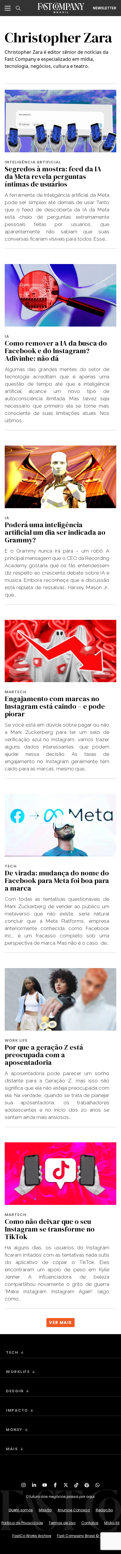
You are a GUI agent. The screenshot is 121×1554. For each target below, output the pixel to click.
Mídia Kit (112, 1522)
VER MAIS (60, 1322)
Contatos (89, 1522)
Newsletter (104, 8)
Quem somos (21, 1510)
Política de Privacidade (22, 1522)
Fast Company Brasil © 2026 (83, 1535)
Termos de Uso (62, 1522)
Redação (104, 1510)
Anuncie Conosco (74, 1510)
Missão (45, 1510)
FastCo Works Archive (31, 1535)
